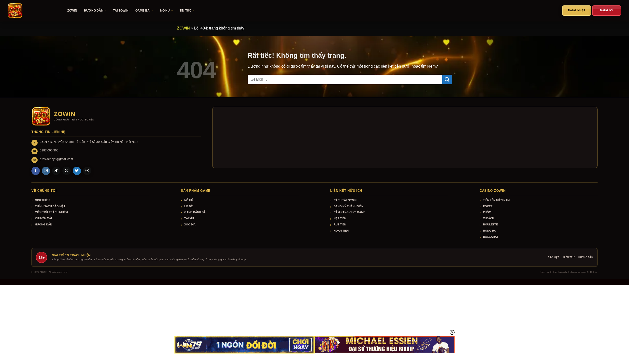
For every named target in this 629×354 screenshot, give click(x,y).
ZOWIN (72, 10)
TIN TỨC (186, 10)
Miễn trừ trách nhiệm (51, 212)
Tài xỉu (189, 218)
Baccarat (490, 236)
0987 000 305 (49, 150)
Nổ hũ (188, 200)
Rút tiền (340, 224)
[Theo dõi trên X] (66, 171)
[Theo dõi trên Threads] (87, 171)
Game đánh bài (195, 212)
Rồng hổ (489, 230)
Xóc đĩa (190, 224)
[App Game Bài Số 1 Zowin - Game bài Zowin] (32, 10)
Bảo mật (553, 257)
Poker (488, 206)
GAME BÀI (143, 10)
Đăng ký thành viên (348, 206)
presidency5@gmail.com (56, 159)
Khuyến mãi (43, 218)
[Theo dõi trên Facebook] (35, 171)
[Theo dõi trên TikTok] (56, 171)
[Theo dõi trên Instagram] (46, 171)
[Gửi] (447, 79)
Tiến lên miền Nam (496, 200)
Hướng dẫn (43, 224)
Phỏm (487, 212)
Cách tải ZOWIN (345, 200)
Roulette (490, 224)
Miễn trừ (568, 257)
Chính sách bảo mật (50, 206)
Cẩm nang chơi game (349, 212)
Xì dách (488, 218)
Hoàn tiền (341, 230)
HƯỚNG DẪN (93, 10)
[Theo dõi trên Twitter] (77, 171)
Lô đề (188, 206)
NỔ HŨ (165, 10)
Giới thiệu (42, 200)
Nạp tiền (340, 218)
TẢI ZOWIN (121, 10)
